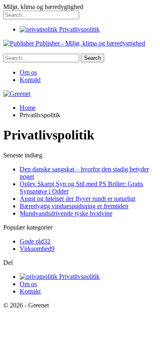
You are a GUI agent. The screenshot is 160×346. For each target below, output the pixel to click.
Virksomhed (37, 248)
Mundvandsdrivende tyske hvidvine (66, 213)
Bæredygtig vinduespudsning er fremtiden (74, 206)
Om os (28, 72)
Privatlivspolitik (78, 29)
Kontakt (30, 79)
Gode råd (35, 241)
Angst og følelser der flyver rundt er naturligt (77, 198)
